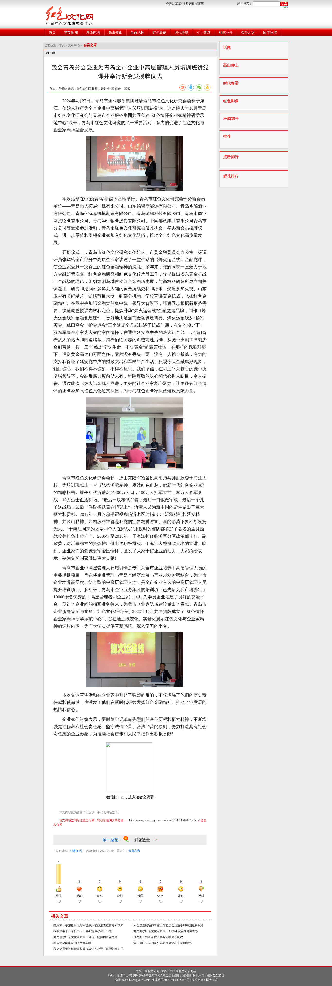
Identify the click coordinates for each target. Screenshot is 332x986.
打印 (52, 53)
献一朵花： (113, 840)
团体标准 (270, 32)
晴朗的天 (76, 850)
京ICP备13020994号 (177, 980)
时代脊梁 (181, 32)
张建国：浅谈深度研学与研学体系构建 (158, 937)
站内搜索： (244, 3)
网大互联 (212, 980)
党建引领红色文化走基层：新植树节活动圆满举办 (165, 931)
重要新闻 (71, 32)
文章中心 (74, 45)
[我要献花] (128, 840)
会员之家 (248, 32)
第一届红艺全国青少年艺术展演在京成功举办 (162, 943)
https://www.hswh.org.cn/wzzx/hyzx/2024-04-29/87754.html (164, 820)
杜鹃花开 (226, 32)
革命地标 (137, 32)
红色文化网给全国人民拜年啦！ (73, 943)
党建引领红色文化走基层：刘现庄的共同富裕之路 (85, 937)
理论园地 (93, 32)
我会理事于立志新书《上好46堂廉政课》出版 (82, 931)
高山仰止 (115, 32)
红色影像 (159, 32)
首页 (52, 32)
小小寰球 (203, 32)
